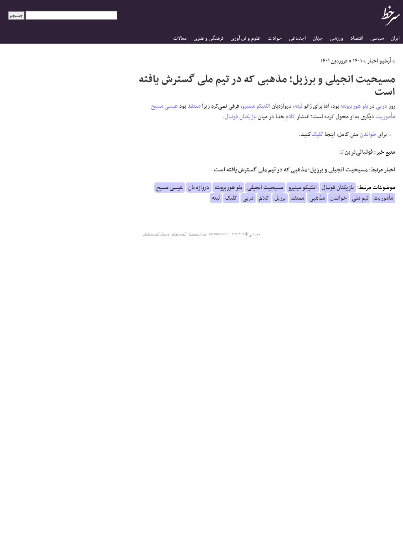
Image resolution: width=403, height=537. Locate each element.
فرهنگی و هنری (209, 38)
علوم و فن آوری (246, 38)
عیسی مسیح (164, 106)
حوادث (275, 38)
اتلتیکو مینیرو (256, 106)
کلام (290, 117)
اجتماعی (297, 38)
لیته (298, 106)
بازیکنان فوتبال (241, 117)
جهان (318, 38)
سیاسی (377, 38)
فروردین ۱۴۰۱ (334, 61)
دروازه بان (198, 187)
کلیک (317, 134)
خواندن (368, 134)
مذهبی (317, 198)
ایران (395, 38)
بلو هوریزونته (354, 106)
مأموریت (385, 117)
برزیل (280, 198)
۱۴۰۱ (357, 61)
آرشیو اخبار (379, 61)
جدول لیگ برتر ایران (156, 234)
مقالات (180, 38)
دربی (381, 106)
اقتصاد (356, 38)
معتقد (194, 106)
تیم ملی (360, 198)
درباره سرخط (197, 234)
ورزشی (336, 38)
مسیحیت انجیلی (265, 187)
